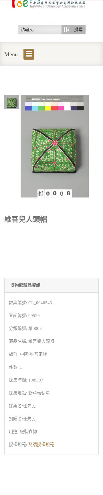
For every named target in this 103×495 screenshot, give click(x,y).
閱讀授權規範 (41, 444)
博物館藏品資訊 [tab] (25, 285)
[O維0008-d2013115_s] (11, 101)
